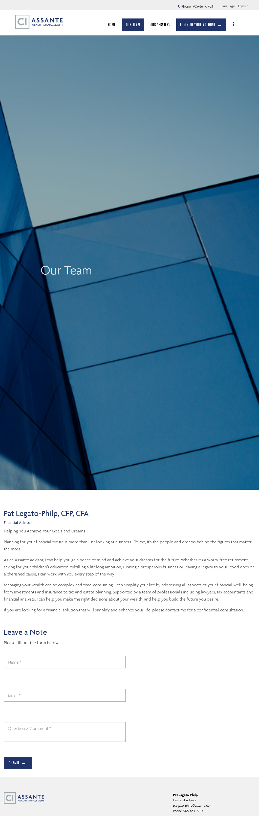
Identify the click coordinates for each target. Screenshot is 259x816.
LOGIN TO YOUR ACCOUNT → (201, 25)
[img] (129, 245)
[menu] (233, 24)
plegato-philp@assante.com (192, 805)
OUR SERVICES (160, 25)
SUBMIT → (18, 763)
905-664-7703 (202, 6)
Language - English (235, 6)
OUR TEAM (133, 25)
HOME (112, 25)
